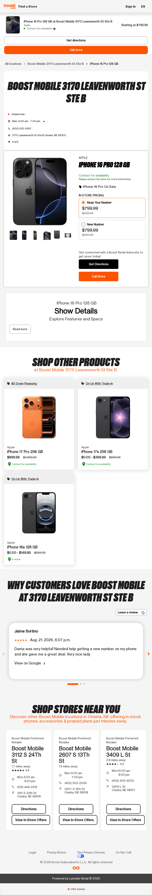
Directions (29, 809)
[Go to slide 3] (84, 684)
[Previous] (3, 653)
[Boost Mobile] (10, 6)
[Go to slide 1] (72, 684)
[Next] (148, 653)
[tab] (76, 889)
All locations (13, 63)
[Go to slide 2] (81, 684)
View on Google (30, 663)
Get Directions (98, 264)
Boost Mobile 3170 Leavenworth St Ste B (56, 63)
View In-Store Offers (31, 820)
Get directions (76, 40)
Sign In (130, 6)
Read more (20, 329)
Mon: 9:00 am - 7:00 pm (29, 121)
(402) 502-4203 (123, 780)
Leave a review (128, 612)
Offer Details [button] (76, 889)
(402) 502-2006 (76, 783)
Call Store (98, 276)
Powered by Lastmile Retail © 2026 (76, 878)
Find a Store (27, 6)
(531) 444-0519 (27, 787)
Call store (76, 49)
